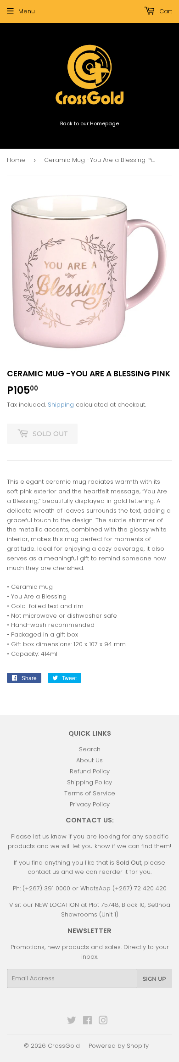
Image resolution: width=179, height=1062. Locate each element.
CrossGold (64, 1045)
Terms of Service (89, 793)
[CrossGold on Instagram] (103, 1021)
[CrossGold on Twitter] (71, 1021)
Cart (164, 11)
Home (16, 160)
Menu (26, 11)
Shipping (61, 404)
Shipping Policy (89, 782)
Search (90, 749)
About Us (89, 760)
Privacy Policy (90, 804)
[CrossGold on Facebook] (87, 1021)
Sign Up (154, 978)
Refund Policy (90, 771)
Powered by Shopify (119, 1045)
